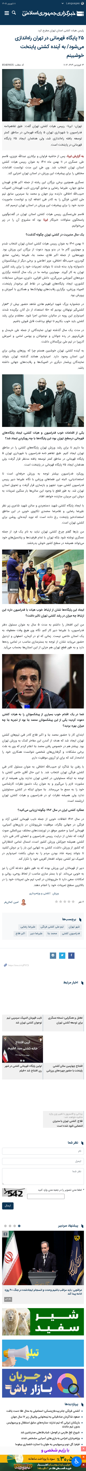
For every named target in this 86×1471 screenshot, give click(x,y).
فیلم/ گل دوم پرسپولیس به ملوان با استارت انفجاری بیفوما (47, 1444)
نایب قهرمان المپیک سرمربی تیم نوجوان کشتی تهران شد (24, 1020)
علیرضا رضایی (27, 927)
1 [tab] (19, 1226)
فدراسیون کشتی (71, 933)
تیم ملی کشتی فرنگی (51, 927)
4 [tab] (5, 1226)
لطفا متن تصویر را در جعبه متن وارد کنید (61, 1190)
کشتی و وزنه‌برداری (39, 893)
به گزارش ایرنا (75, 156)
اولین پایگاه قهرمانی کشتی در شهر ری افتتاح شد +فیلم (23, 1068)
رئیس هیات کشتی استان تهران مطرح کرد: (61, 31)
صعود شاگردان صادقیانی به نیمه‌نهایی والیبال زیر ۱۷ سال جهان (45, 1417)
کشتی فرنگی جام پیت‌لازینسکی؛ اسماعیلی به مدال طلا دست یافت (43, 1411)
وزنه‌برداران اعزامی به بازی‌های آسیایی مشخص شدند (50, 1438)
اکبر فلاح (20, 933)
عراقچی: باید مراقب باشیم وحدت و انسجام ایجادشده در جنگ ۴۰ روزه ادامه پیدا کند (43, 1292)
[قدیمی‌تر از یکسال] (63, 1001)
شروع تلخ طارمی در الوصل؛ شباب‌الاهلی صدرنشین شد (50, 1432)
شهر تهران (74, 927)
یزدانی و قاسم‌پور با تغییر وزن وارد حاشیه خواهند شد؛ (66, 1116)
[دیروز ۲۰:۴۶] (43, 1258)
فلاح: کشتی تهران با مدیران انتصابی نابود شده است (68, 1123)
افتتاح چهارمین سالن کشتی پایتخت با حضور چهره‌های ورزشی (64, 1068)
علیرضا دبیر (36, 933)
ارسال (8, 1206)
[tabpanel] (43, 1267)
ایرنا (49, 13)
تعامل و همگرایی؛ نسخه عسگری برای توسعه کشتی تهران (65, 1020)
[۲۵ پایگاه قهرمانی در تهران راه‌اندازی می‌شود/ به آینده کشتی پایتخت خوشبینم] (43, 95)
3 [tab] (10, 1226)
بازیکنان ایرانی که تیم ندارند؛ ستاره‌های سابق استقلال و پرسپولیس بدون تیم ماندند (43, 1425)
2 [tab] (14, 1226)
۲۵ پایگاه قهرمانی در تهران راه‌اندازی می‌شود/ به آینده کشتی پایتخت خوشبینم (49, 47)
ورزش (56, 893)
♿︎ (77, 1461)
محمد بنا (52, 933)
